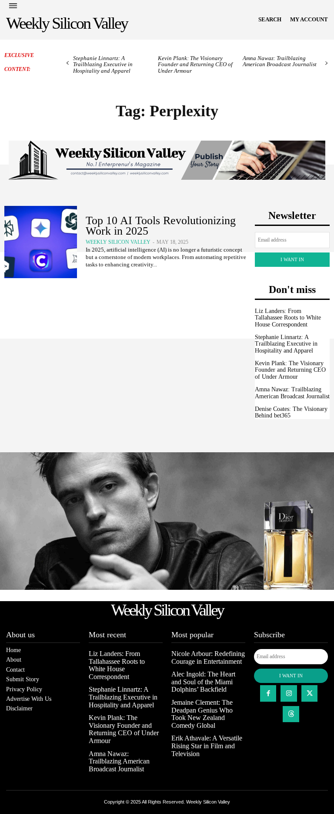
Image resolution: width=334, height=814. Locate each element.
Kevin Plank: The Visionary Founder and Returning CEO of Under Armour (195, 64)
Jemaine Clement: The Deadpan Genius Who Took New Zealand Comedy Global (202, 714)
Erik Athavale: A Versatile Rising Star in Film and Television (206, 745)
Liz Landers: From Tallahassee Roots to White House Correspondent (288, 318)
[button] (269, 19)
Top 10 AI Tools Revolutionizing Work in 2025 (161, 225)
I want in (292, 259)
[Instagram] (289, 693)
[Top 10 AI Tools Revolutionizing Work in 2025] (40, 242)
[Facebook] (268, 693)
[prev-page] (67, 63)
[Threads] (291, 714)
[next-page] (326, 63)
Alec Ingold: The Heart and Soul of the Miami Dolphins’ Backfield (203, 681)
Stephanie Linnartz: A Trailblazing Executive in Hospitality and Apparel (103, 64)
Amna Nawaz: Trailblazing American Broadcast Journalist (280, 61)
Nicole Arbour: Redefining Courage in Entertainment (208, 657)
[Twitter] (309, 693)
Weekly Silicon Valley (118, 242)
